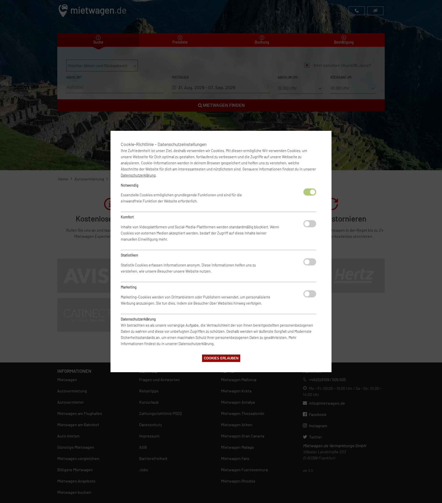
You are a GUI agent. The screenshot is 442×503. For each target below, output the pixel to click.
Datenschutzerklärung (138, 175)
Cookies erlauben (221, 358)
